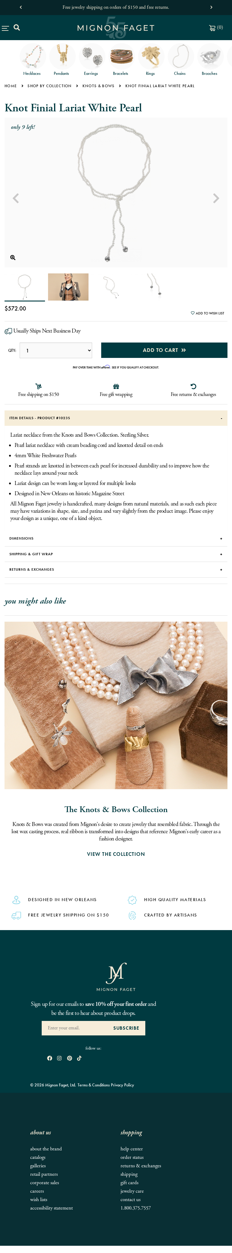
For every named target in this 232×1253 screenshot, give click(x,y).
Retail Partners (44, 1174)
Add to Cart (162, 349)
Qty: (12, 350)
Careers (37, 1191)
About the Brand (46, 1149)
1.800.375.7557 (136, 1208)
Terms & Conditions (94, 1085)
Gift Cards (129, 1183)
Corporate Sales (44, 1183)
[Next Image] (216, 198)
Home (11, 85)
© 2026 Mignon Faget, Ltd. (53, 1085)
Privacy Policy (122, 1085)
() (219, 27)
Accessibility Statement (51, 1208)
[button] (20, 6)
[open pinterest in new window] (69, 1059)
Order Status (132, 1157)
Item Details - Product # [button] (39, 418)
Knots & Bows (98, 85)
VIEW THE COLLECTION (116, 854)
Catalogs (37, 1157)
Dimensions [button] (21, 538)
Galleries (38, 1166)
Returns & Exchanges (141, 1166)
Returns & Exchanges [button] (31, 569)
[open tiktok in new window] (79, 1059)
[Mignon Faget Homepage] (116, 976)
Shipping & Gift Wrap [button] (31, 554)
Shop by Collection (49, 85)
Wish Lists (38, 1200)
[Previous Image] (16, 198)
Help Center (132, 1149)
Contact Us (130, 1200)
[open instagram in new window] (59, 1059)
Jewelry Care (132, 1191)
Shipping (129, 1174)
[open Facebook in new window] (49, 1059)
